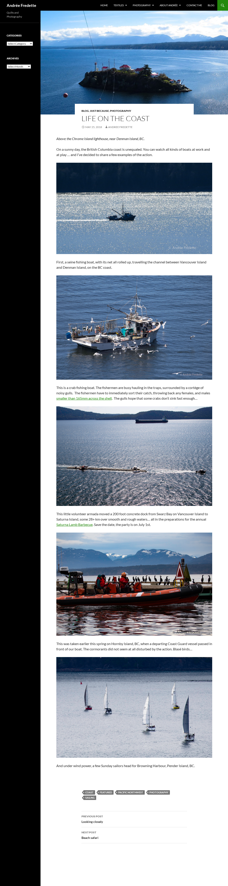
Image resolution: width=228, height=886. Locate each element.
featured (106, 792)
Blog (211, 5)
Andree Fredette (120, 127)
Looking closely (92, 819)
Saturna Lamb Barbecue (74, 524)
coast (89, 792)
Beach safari (89, 835)
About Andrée (169, 5)
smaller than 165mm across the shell (84, 398)
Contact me (194, 5)
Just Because (99, 110)
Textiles (119, 5)
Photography (142, 5)
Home (104, 5)
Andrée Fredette (21, 5)
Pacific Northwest (130, 792)
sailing (90, 797)
